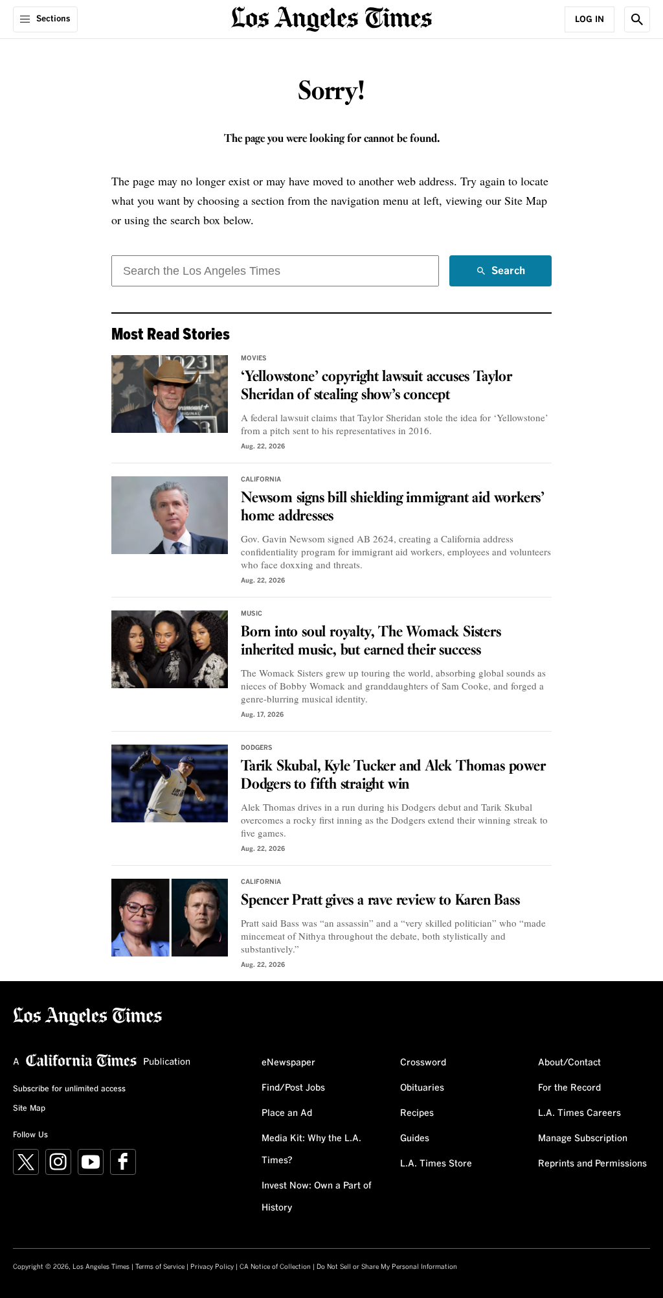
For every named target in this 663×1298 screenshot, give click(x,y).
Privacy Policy (212, 1267)
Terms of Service (160, 1267)
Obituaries (422, 1088)
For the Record (569, 1088)
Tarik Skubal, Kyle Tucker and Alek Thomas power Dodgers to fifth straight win (393, 776)
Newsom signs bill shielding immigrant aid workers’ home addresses (393, 507)
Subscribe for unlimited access (69, 1089)
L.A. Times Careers (579, 1113)
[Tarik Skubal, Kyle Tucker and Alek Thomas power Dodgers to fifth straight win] (169, 783)
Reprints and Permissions (592, 1163)
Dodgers (257, 748)
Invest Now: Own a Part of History (317, 1196)
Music (251, 613)
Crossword (423, 1062)
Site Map (29, 1109)
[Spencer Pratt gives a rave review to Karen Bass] (169, 917)
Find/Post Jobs (293, 1088)
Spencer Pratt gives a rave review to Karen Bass (380, 901)
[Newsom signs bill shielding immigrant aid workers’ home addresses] (169, 515)
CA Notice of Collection (275, 1267)
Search (508, 276)
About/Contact (569, 1062)
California (261, 479)
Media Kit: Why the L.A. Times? (311, 1149)
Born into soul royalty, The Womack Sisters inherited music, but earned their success (371, 641)
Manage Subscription (582, 1138)
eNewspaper (288, 1062)
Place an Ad (287, 1113)
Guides (414, 1138)
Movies (254, 358)
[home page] (331, 17)
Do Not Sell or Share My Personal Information (387, 1267)
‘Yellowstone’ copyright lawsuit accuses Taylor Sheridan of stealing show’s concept (376, 386)
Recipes (417, 1113)
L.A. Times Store (436, 1163)
